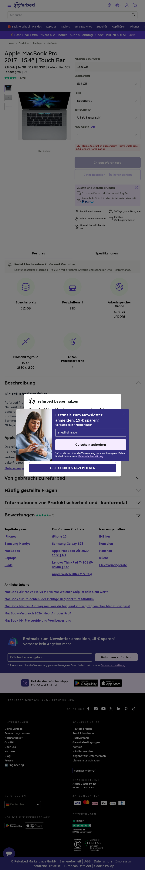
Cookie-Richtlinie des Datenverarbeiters (55, 441)
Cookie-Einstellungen (43, 433)
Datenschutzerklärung (43, 437)
